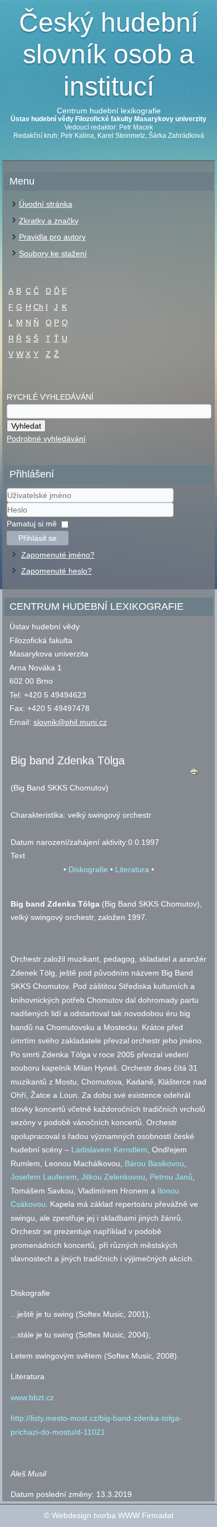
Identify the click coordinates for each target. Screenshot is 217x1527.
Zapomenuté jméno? (58, 554)
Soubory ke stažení (53, 253)
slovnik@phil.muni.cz (70, 722)
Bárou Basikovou (154, 1163)
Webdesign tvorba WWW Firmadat (113, 1515)
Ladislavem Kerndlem (109, 1149)
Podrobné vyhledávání (46, 438)
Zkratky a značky (48, 220)
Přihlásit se (37, 538)
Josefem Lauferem (44, 1176)
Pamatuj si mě (32, 523)
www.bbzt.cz (32, 1397)
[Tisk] (194, 774)
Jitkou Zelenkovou (113, 1176)
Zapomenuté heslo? (56, 570)
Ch (38, 306)
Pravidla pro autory (52, 236)
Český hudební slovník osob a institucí (108, 54)
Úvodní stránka (45, 204)
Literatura (132, 869)
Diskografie (88, 869)
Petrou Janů (171, 1176)
